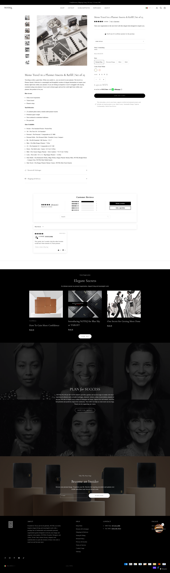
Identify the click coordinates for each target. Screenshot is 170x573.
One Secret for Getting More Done (123, 321)
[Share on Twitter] (102, 74)
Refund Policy (80, 538)
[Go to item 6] (27, 49)
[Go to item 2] (27, 24)
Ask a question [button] (120, 208)
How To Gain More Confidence (44, 325)
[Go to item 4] (27, 36)
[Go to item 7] (27, 56)
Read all (31, 330)
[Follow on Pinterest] (14, 558)
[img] (39, 233)
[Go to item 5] (27, 43)
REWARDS (97, 8)
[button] (98, 21)
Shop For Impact (85, 410)
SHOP (62, 8)
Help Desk (79, 526)
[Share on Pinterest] (104, 74)
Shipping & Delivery (82, 532)
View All (85, 336)
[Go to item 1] (27, 17)
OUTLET (71, 8)
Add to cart (119, 95)
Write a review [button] (120, 203)
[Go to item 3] (27, 30)
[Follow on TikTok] (23, 558)
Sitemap (78, 551)
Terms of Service (81, 545)
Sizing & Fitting (80, 535)
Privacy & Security (81, 542)
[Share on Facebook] (99, 74)
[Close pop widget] (162, 524)
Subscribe (99, 495)
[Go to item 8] (27, 62)
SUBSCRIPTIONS (84, 8)
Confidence (32, 321)
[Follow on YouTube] (19, 558)
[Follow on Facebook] (5, 558)
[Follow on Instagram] (10, 558)
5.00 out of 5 (54, 204)
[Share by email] (107, 74)
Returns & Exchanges (82, 529)
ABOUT (107, 8)
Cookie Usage (80, 548)
